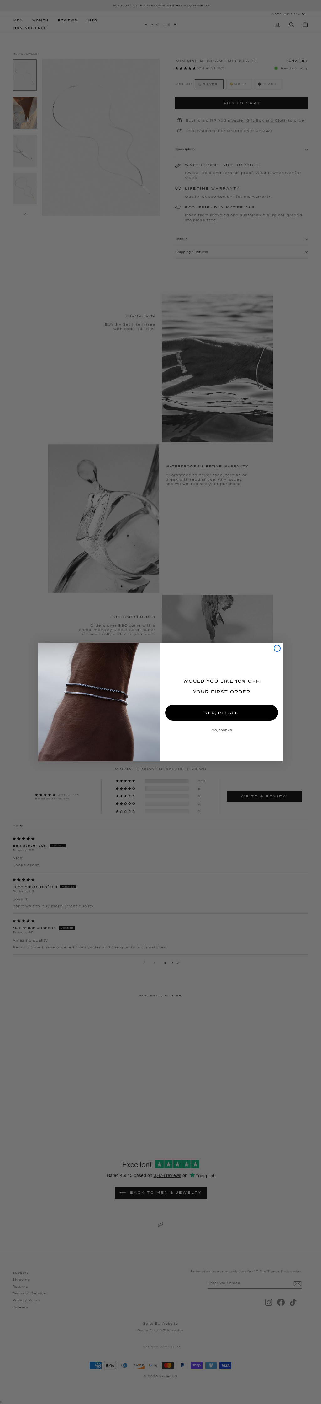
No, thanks (221, 730)
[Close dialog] (277, 648)
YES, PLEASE (222, 712)
